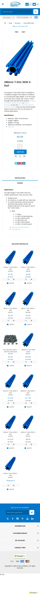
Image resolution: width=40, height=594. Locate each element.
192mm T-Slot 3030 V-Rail (10, 268)
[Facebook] (12, 518)
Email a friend (24, 156)
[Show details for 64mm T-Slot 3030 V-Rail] (10, 463)
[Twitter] (7, 518)
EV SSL (2, 574)
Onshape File (16, 229)
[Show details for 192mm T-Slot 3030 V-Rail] (10, 257)
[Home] (5, 23)
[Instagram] (17, 518)
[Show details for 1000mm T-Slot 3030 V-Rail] (28, 339)
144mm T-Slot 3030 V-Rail (28, 268)
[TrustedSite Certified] (20, 556)
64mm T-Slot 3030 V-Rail (10, 474)
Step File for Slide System (20, 227)
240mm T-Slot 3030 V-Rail (28, 433)
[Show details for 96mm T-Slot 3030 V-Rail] (10, 298)
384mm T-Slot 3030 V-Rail (28, 392)
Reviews (20, 183)
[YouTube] (27, 518)
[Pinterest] (22, 518)
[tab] (20, 178)
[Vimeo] (32, 518)
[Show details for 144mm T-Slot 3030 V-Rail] (28, 257)
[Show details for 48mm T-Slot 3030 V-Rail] (28, 298)
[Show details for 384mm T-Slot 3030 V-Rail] (28, 381)
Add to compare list (20, 156)
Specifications (20, 178)
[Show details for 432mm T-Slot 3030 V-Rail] (10, 381)
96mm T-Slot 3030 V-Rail (10, 309)
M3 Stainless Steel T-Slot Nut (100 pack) (10, 351)
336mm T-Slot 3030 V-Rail (10, 433)
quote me (20, 152)
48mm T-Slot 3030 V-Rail (28, 309)
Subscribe (31, 512)
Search (35, 11)
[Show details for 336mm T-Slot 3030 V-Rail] (10, 422)
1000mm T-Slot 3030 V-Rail (28, 351)
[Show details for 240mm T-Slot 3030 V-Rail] (28, 422)
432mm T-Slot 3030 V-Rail (10, 392)
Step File (11, 127)
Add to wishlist (16, 156)
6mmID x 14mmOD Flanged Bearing (19, 102)
